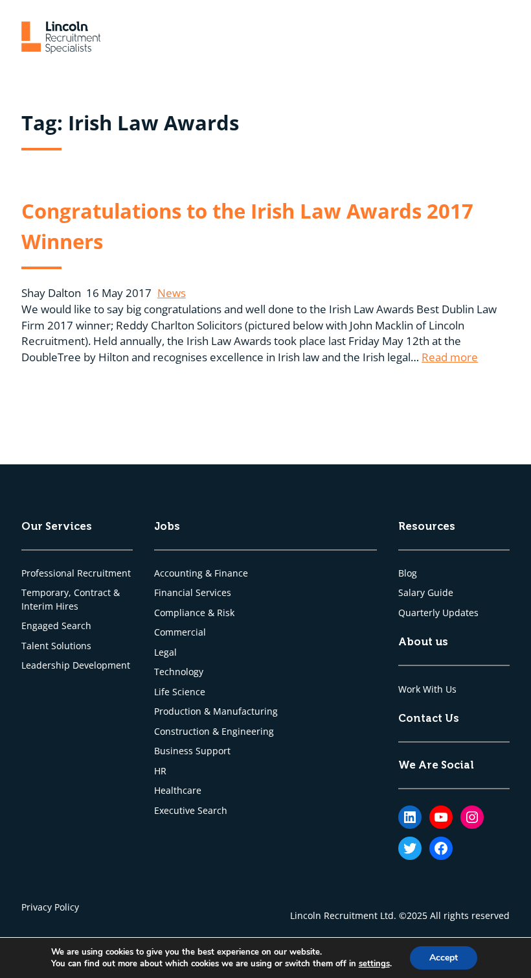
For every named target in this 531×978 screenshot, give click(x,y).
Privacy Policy (50, 907)
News (171, 292)
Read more (450, 357)
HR (160, 771)
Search (76, 626)
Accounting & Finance (201, 573)
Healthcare (177, 790)
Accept (443, 957)
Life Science (179, 692)
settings (374, 964)
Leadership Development (75, 665)
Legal (165, 652)
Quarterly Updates (438, 613)
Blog (407, 573)
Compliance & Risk (194, 613)
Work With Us (427, 689)
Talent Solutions (56, 646)
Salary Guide (425, 593)
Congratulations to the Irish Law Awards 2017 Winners (247, 225)
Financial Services (192, 593)
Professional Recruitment (76, 573)
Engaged (41, 626)
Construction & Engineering (214, 731)
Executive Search (190, 811)
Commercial (180, 632)
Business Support (192, 751)
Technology (178, 672)
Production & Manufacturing (216, 711)
